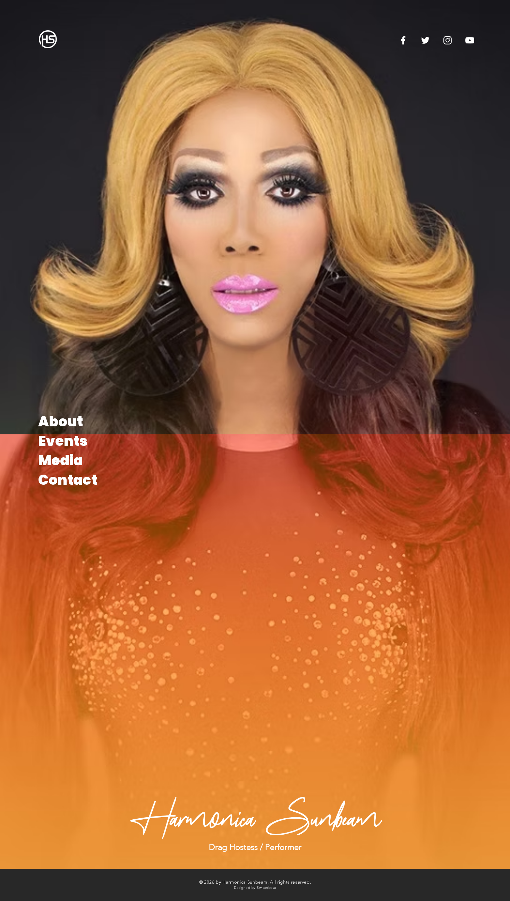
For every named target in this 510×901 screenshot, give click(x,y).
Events (62, 441)
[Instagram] (447, 40)
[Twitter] (425, 40)
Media (60, 460)
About (60, 421)
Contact (67, 480)
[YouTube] (469, 40)
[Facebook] (403, 40)
